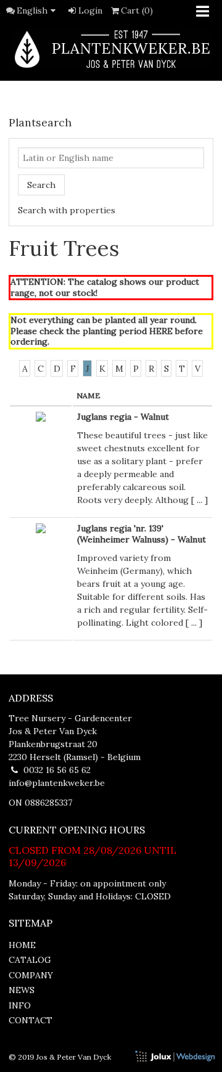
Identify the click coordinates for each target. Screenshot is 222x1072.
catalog (30, 959)
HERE (161, 331)
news (22, 990)
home (22, 945)
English (32, 10)
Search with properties (66, 210)
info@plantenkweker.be (57, 782)
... (199, 499)
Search (41, 184)
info (20, 1005)
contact (30, 1020)
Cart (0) (137, 10)
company (31, 975)
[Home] (111, 49)
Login (90, 10)
